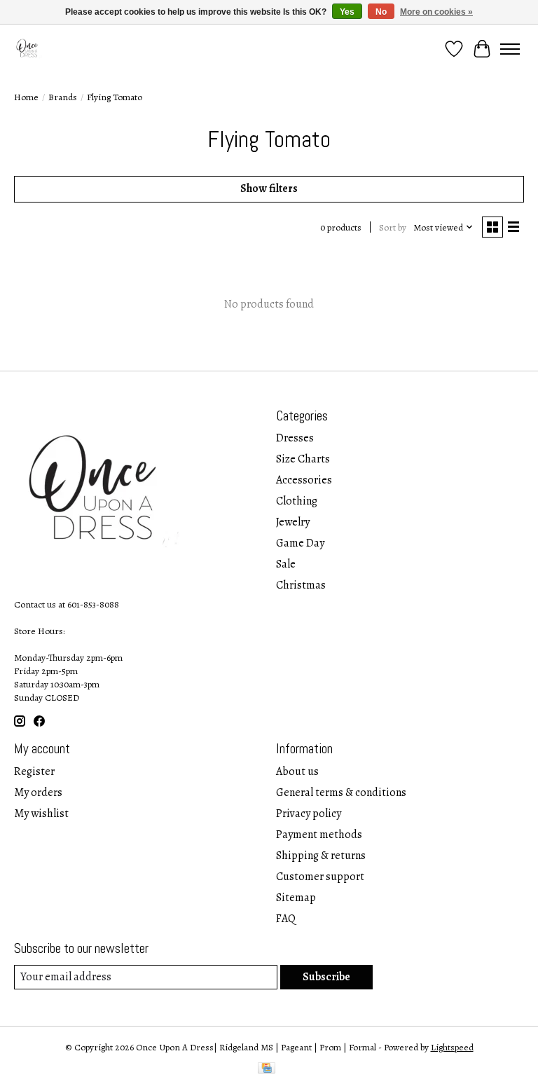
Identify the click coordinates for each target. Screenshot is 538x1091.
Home (26, 97)
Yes (347, 12)
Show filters (269, 188)
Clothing (296, 501)
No (381, 12)
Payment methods (319, 834)
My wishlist (41, 813)
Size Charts (303, 459)
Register (34, 771)
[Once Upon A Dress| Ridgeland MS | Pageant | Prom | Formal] (28, 48)
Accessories (304, 480)
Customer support (320, 876)
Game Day (300, 543)
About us (297, 771)
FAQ (286, 918)
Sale (286, 564)
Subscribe (326, 976)
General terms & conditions (341, 792)
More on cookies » (436, 12)
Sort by (392, 227)
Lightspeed (452, 1047)
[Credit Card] (266, 1069)
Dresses (295, 438)
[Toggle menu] (510, 49)
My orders (38, 792)
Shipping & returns (321, 855)
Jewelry (293, 522)
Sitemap (296, 897)
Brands (62, 97)
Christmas (301, 585)
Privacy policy (308, 813)
